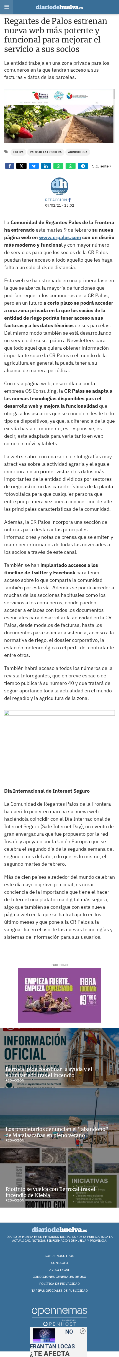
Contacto (59, 1263)
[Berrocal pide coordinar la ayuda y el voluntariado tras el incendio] (59, 1058)
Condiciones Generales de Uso (59, 1277)
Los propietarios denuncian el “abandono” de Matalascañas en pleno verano (57, 1132)
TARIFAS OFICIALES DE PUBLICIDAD (60, 1290)
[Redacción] (59, 186)
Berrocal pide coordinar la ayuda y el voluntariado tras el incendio (49, 1072)
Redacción (56, 199)
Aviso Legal (59, 1270)
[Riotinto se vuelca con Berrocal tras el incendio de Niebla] (59, 1178)
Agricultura (77, 152)
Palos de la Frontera (46, 152)
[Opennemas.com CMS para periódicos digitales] (59, 1317)
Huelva (18, 152)
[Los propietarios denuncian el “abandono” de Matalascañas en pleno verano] (59, 1118)
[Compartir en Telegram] (83, 166)
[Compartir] (9, 166)
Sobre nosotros (59, 1256)
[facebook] (69, 199)
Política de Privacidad (59, 1283)
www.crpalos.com (60, 237)
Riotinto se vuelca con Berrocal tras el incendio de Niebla (50, 1192)
